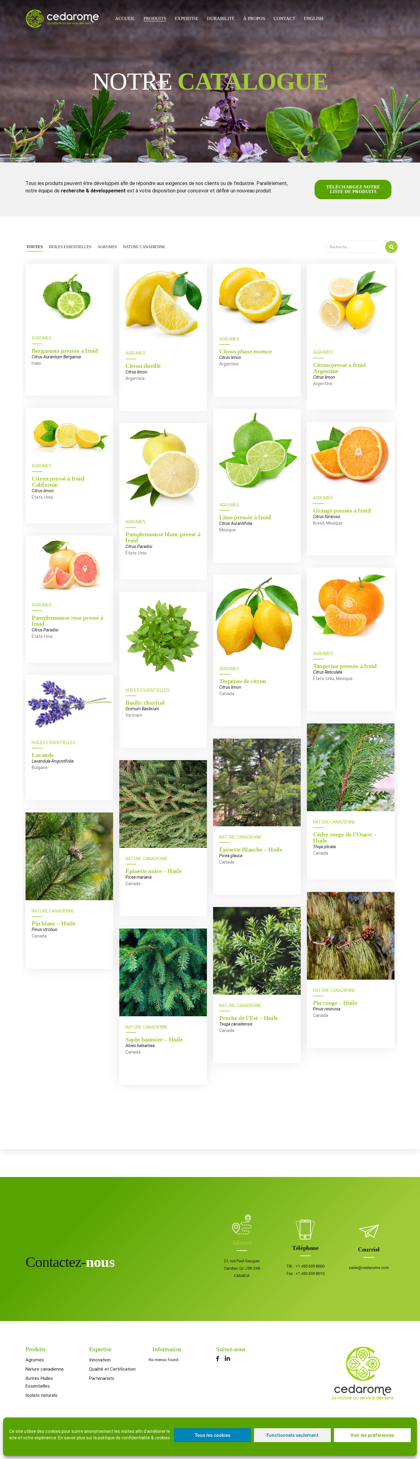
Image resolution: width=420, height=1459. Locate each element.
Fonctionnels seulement (293, 1435)
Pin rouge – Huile (335, 1002)
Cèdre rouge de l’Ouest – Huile (344, 837)
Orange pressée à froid (341, 510)
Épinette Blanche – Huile (250, 849)
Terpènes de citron (242, 681)
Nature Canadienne (334, 822)
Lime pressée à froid (245, 517)
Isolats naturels (41, 1395)
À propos (254, 18)
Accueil (125, 18)
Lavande (42, 755)
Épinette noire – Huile (153, 871)
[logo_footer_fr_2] (362, 1373)
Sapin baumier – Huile (154, 1039)
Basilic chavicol (145, 702)
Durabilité (221, 18)
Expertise (186, 18)
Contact (284, 18)
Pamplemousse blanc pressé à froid (162, 537)
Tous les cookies (212, 1435)
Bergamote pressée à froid (65, 350)
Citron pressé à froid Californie (58, 481)
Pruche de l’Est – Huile (248, 1017)
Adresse (242, 1242)
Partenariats (101, 1378)
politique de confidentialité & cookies (134, 1437)
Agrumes (42, 338)
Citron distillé (143, 365)
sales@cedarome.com (369, 1267)
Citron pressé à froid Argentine (339, 367)
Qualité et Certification (112, 1369)
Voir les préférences (372, 1435)
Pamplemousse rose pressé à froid (67, 620)
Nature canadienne (45, 1369)
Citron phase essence (245, 351)
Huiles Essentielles (147, 690)
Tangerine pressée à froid (345, 666)
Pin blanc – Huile (53, 923)
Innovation (100, 1360)
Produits (155, 18)
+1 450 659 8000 (309, 1266)
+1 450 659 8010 (309, 1273)
